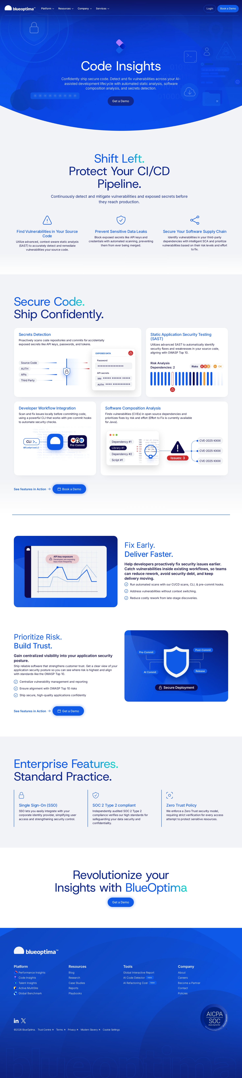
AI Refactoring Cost (139, 983)
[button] (47, 8)
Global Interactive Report (138, 972)
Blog (71, 972)
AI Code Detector (137, 977)
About (182, 972)
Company (186, 966)
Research (74, 977)
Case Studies (77, 983)
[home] (20, 9)
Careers (183, 977)
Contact (183, 988)
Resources (77, 966)
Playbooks (75, 993)
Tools (128, 966)
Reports (73, 988)
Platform (21, 966)
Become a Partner (189, 983)
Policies (183, 993)
